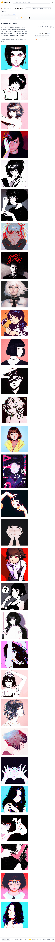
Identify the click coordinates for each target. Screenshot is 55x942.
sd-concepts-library (8, 8)
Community (25, 18)
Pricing (48, 939)
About (21, 939)
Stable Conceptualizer (16, 31)
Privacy (16, 939)
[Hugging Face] (30, 939)
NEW (48, 33)
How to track (50, 27)
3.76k (49, 8)
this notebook (21, 35)
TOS (13, 939)
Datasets (39, 939)
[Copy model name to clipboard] (23, 8)
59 (30, 8)
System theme (6, 939)
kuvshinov (19, 8)
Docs (53, 939)
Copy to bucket (10, 14)
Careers (25, 939)
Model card (6, 18)
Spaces (44, 939)
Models (34, 939)
